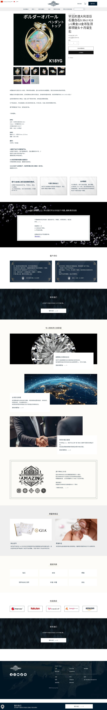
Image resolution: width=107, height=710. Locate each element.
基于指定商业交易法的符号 (90, 679)
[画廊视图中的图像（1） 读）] (17, 71)
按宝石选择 (41, 9)
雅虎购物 (86, 668)
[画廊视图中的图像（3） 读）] (35, 71)
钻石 (23, 573)
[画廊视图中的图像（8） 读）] (26, 80)
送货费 (72, 37)
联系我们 (93, 3)
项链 (82, 573)
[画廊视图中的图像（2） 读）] (26, 71)
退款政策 (57, 682)
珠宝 (33, 9)
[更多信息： (38, 236)
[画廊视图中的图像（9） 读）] (35, 80)
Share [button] (71, 57)
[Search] (84, 9)
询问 (85, 676)
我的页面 (79, 3)
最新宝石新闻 (57, 9)
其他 (82, 582)
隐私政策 (71, 682)
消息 (56, 676)
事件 (70, 676)
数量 (69, 40)
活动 (49, 9)
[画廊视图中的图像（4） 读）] (44, 71)
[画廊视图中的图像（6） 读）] (61, 71)
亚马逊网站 (72, 671)
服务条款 (71, 679)
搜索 (56, 679)
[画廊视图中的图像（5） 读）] (53, 71)
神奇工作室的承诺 (67, 9)
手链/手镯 (53, 582)
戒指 (53, 573)
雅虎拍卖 (57, 671)
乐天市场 (71, 668)
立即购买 (81, 52)
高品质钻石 (26, 9)
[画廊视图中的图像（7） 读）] (17, 80)
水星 (56, 668)
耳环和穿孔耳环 (24, 582)
